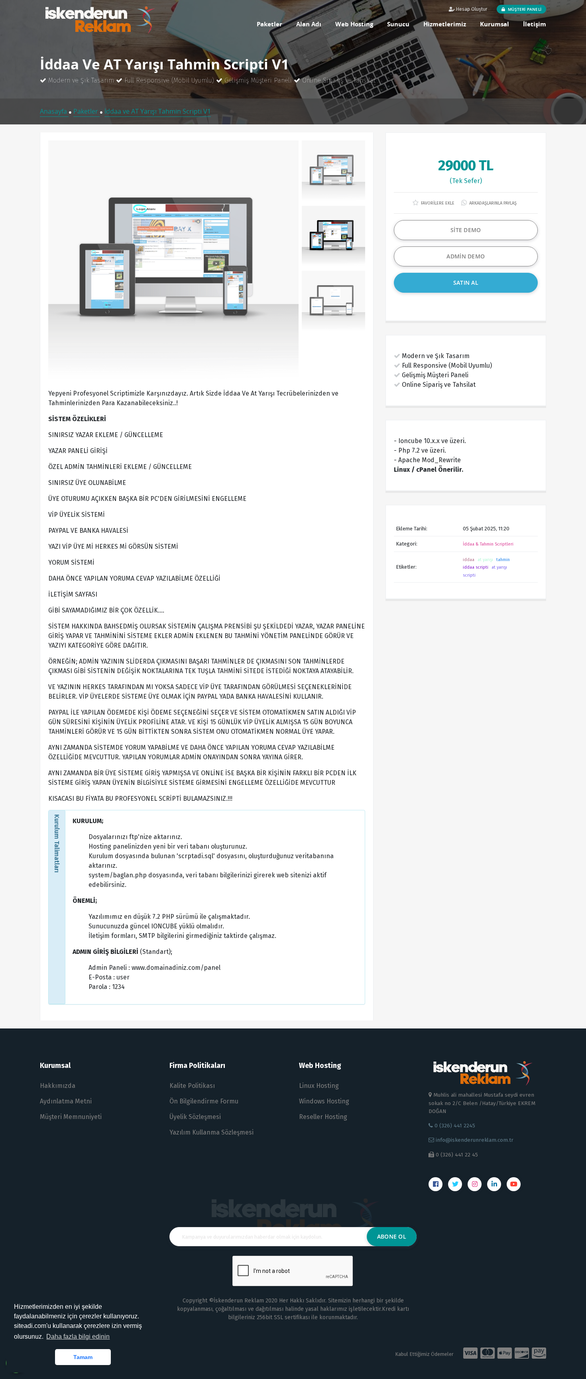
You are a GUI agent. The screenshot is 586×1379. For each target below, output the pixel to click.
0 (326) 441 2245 (454, 1125)
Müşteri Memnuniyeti (71, 1117)
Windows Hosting (324, 1101)
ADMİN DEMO (465, 256)
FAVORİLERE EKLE (437, 203)
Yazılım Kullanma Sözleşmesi (211, 1132)
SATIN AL (465, 282)
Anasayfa (54, 111)
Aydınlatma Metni (66, 1101)
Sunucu (398, 24)
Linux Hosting (319, 1085)
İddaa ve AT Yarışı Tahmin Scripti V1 (157, 111)
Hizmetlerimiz (444, 24)
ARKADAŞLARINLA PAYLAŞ (492, 203)
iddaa (468, 559)
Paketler (269, 24)
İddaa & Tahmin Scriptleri (488, 544)
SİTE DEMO (465, 230)
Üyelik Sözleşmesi (195, 1117)
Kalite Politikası (192, 1085)
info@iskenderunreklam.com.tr (473, 1140)
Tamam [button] (82, 1357)
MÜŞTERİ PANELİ (524, 9)
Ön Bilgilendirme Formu (203, 1101)
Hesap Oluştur (471, 9)
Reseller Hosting (323, 1117)
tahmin (503, 559)
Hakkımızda (57, 1085)
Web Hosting (354, 24)
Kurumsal (494, 24)
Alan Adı (308, 24)
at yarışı (485, 559)
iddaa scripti (475, 567)
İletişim (534, 24)
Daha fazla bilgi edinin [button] (78, 1336)
